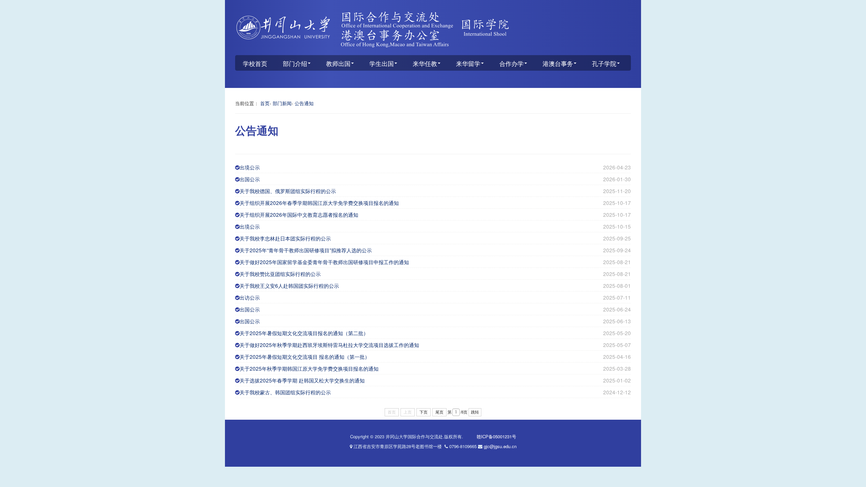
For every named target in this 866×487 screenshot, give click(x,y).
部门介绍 (295, 63)
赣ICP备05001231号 (496, 436)
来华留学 (468, 63)
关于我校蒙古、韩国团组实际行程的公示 (285, 392)
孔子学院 (604, 63)
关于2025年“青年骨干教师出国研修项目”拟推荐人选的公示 (306, 250)
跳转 (475, 412)
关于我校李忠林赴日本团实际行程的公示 (285, 238)
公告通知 (304, 103)
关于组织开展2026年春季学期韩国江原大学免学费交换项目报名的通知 (319, 202)
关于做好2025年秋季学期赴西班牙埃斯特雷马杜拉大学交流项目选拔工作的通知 (329, 344)
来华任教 (425, 63)
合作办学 (511, 63)
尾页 (439, 412)
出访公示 (250, 297)
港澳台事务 (558, 63)
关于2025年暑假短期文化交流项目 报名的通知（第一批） (305, 356)
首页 (265, 103)
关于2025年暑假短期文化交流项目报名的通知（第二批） (304, 333)
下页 (423, 412)
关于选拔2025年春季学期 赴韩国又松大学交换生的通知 (302, 380)
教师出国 (338, 63)
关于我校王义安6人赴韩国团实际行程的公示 (289, 285)
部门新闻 (282, 103)
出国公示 (250, 179)
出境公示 (250, 167)
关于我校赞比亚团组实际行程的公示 (280, 273)
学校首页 (255, 63)
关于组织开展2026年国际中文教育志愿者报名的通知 (299, 214)
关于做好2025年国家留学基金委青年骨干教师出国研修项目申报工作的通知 (324, 261)
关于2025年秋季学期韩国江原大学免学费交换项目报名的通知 (309, 368)
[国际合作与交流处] (433, 29)
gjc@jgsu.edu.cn (500, 446)
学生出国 (381, 63)
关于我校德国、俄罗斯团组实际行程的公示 (288, 190)
